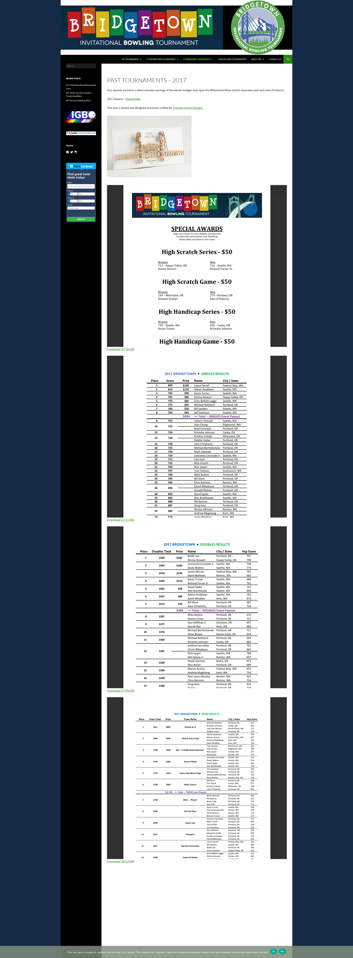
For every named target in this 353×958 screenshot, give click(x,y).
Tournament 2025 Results (197, 59)
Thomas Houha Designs (188, 107)
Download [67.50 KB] (120, 349)
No (282, 951)
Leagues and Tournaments (232, 59)
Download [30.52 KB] (120, 861)
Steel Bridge (132, 99)
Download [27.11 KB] (120, 519)
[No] (348, 952)
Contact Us (275, 59)
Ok (273, 951)
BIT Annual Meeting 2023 (78, 100)
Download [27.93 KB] (120, 690)
